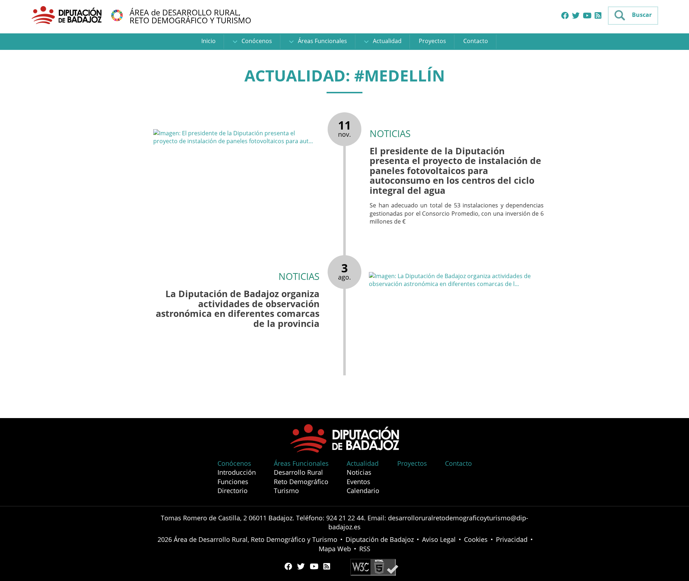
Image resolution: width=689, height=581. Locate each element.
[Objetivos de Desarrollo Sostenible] (117, 15)
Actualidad (386, 41)
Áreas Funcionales (321, 41)
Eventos (358, 481)
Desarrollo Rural (298, 472)
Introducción (236, 472)
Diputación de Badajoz (380, 539)
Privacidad (512, 539)
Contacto (475, 41)
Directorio (232, 490)
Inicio (208, 41)
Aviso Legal (439, 539)
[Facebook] (565, 16)
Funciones (232, 481)
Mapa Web (335, 548)
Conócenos (256, 41)
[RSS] (598, 16)
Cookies (476, 539)
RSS (364, 548)
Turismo (286, 490)
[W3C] (374, 567)
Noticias (359, 472)
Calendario (363, 490)
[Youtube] (587, 16)
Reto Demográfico (301, 481)
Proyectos (432, 41)
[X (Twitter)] (576, 16)
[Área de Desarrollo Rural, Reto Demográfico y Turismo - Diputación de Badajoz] (67, 15)
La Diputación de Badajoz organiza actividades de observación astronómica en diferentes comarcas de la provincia (237, 308)
